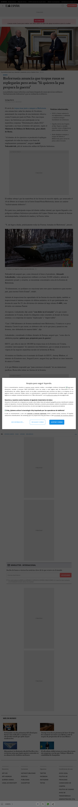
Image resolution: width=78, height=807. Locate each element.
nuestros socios (29, 387)
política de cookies (52, 395)
